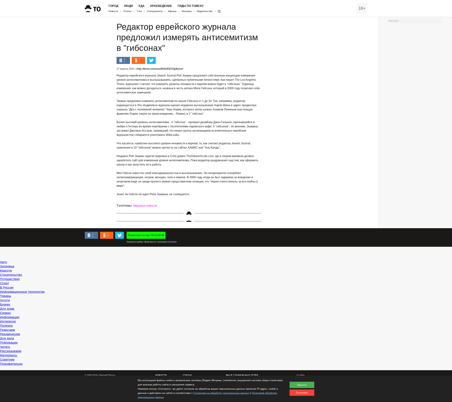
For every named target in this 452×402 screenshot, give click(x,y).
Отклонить (302, 392)
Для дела (7, 338)
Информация (9, 317)
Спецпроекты (155, 11)
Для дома (7, 309)
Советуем (7, 359)
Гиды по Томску (191, 6)
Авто (3, 262)
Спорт (4, 283)
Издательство (205, 11)
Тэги (139, 11)
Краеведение (161, 6)
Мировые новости (145, 205)
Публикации (9, 342)
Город (113, 6)
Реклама (187, 11)
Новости (113, 11)
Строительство (11, 275)
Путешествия (10, 279)
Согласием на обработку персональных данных (221, 393)
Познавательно (11, 364)
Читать (5, 347)
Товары (5, 296)
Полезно (6, 325)
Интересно (8, 321)
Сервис (5, 313)
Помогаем (7, 330)
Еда (142, 6)
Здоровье (7, 266)
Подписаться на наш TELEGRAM (146, 235)
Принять (302, 384)
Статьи (127, 11)
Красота (6, 270)
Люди (128, 6)
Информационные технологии (22, 292)
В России (6, 287)
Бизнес (5, 304)
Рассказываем (10, 351)
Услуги (5, 300)
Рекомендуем (10, 334)
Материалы (8, 355)
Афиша (172, 11)
